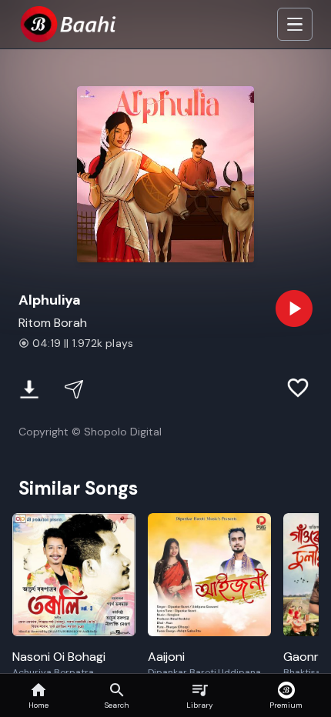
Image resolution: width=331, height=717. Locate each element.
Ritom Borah (52, 323)
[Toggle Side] (295, 25)
